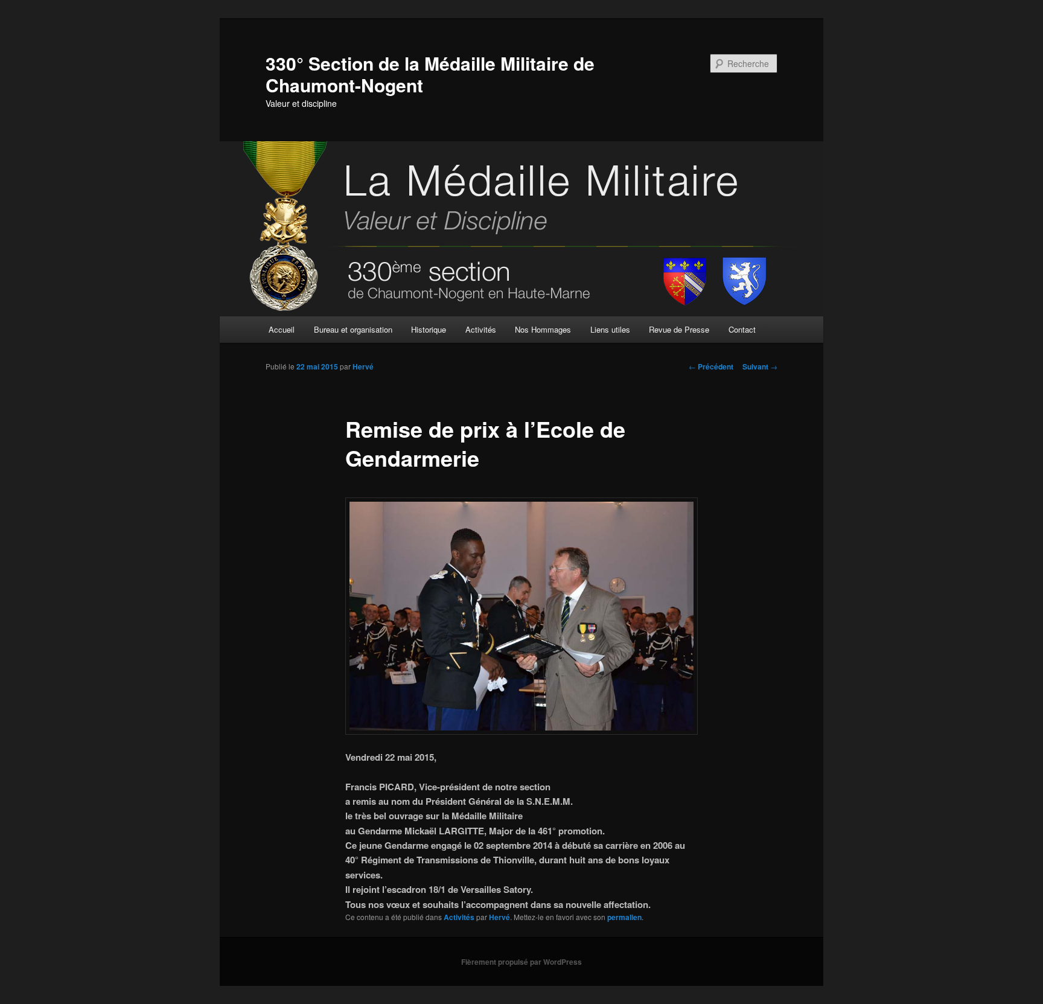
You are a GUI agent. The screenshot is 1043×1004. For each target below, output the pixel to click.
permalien (624, 917)
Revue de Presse (679, 329)
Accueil (282, 329)
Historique (428, 329)
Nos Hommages (543, 329)
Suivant (759, 366)
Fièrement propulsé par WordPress (521, 961)
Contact (742, 329)
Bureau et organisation (353, 329)
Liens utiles (610, 329)
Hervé (363, 366)
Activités (480, 329)
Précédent (711, 366)
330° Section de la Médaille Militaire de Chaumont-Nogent (430, 74)
